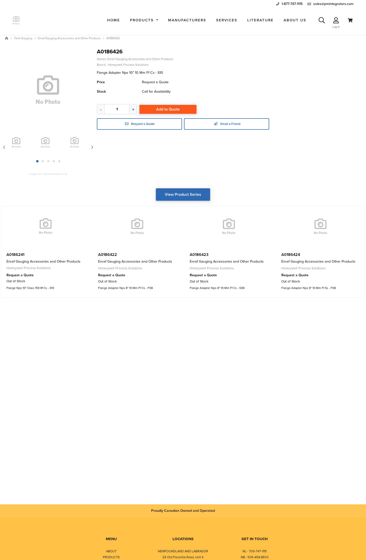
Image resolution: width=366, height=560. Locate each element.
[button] (144, 20)
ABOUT (111, 551)
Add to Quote (168, 109)
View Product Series (183, 194)
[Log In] (336, 20)
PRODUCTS (111, 557)
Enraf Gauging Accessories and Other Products (140, 59)
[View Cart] (350, 20)
